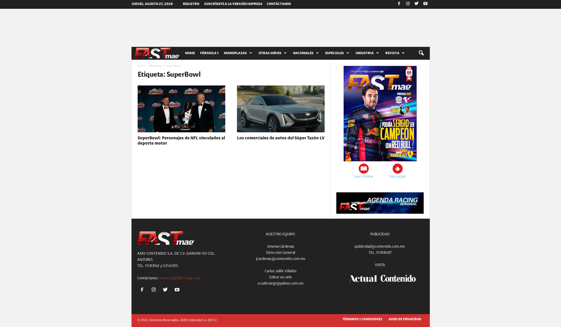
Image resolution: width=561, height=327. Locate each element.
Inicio (141, 66)
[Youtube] (425, 4)
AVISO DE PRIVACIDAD (405, 319)
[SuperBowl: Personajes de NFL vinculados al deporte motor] (181, 108)
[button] (421, 53)
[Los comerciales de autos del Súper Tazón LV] (281, 108)
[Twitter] (416, 4)
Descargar (397, 177)
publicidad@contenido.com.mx (380, 247)
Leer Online (363, 177)
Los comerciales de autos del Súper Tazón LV (281, 138)
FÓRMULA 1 (209, 53)
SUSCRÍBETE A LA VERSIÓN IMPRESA (233, 4)
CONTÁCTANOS (279, 4)
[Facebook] (399, 4)
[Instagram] (407, 4)
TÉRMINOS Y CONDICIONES (362, 319)
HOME (190, 53)
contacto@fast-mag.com (179, 278)
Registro (191, 4)
